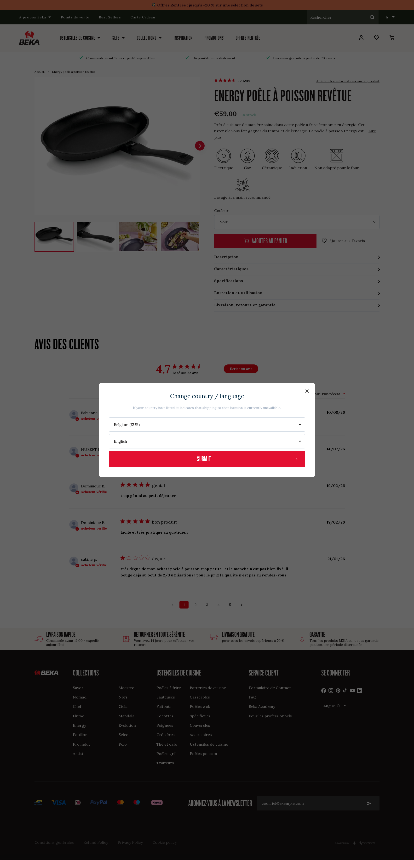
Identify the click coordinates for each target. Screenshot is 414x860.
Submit (204, 459)
